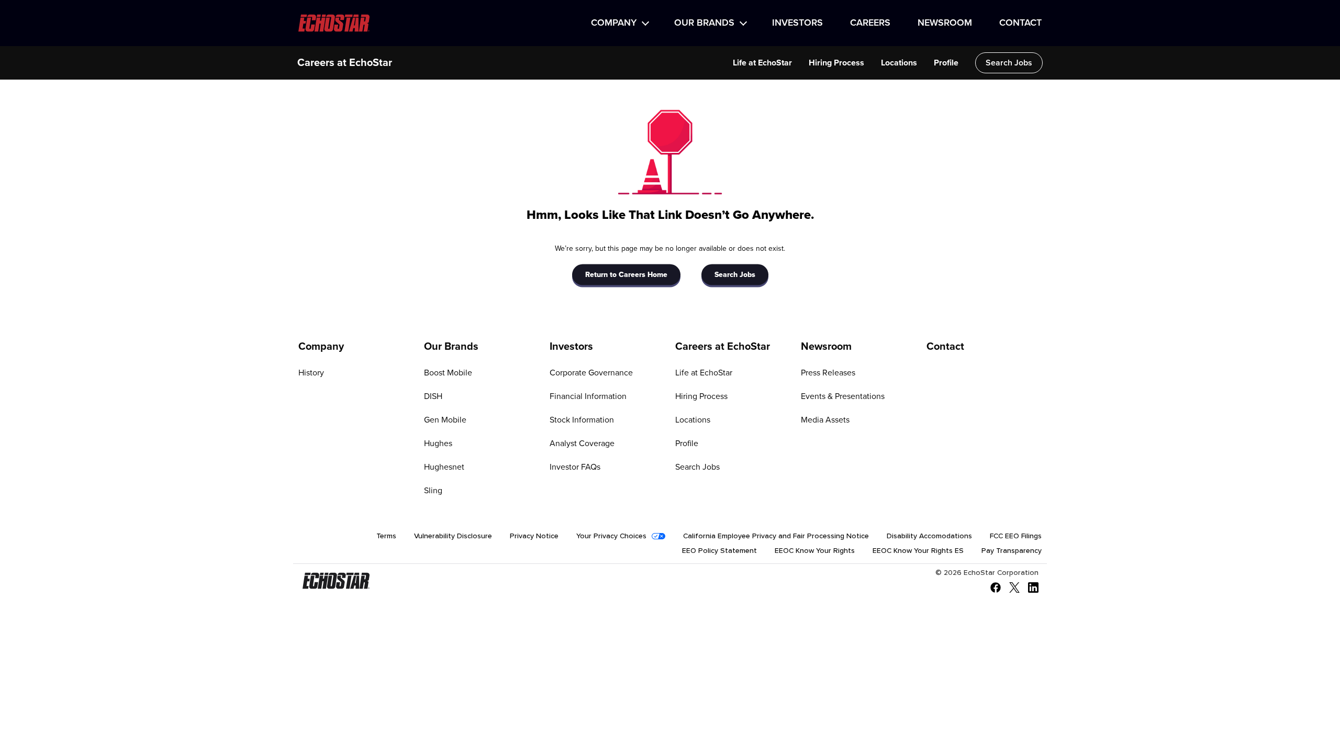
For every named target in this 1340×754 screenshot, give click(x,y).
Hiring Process (836, 63)
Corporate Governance (591, 373)
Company (613, 23)
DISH (433, 396)
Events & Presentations (843, 396)
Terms (386, 536)
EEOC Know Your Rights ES (918, 551)
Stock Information (582, 420)
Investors (797, 23)
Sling (433, 490)
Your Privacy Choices (611, 536)
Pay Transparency (1011, 551)
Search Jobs (1009, 63)
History (311, 373)
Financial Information (588, 396)
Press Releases (828, 373)
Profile (946, 63)
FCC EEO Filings (1016, 536)
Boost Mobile (448, 373)
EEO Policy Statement (719, 551)
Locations (899, 63)
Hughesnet (444, 467)
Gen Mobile (445, 420)
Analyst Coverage (582, 443)
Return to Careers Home (626, 274)
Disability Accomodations (929, 536)
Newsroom (945, 23)
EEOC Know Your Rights (815, 551)
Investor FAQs (575, 467)
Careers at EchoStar (344, 63)
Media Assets (825, 420)
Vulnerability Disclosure (453, 536)
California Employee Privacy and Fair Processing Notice (776, 536)
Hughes (438, 443)
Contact (1020, 23)
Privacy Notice (534, 536)
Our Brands (704, 23)
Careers (870, 23)
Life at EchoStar (762, 63)
